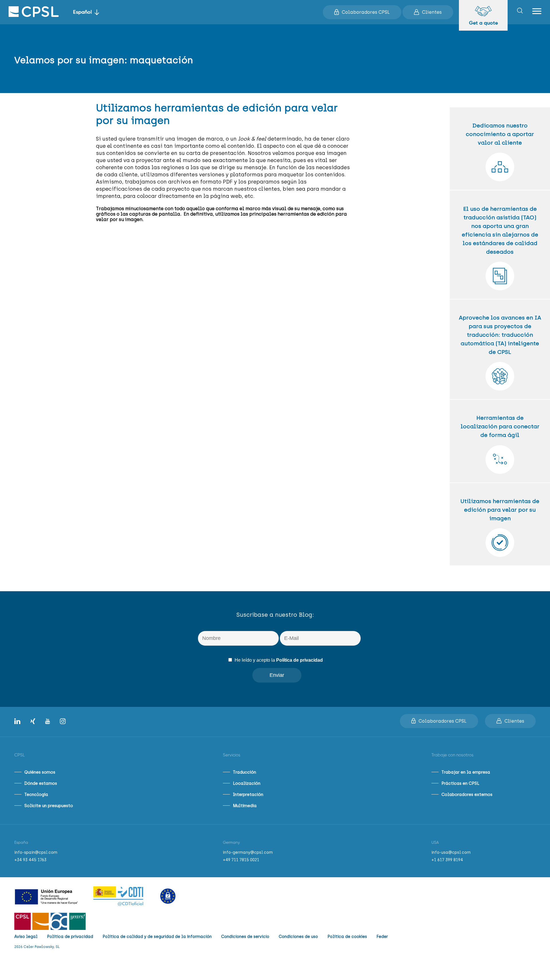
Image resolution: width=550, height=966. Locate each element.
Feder (382, 936)
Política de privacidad (299, 660)
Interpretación (248, 794)
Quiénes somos (39, 772)
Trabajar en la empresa (465, 772)
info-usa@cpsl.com (451, 852)
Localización (246, 783)
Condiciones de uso (298, 936)
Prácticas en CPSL (460, 783)
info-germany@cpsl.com (248, 852)
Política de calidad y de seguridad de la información (157, 936)
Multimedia (245, 805)
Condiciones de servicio (245, 936)
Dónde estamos (40, 783)
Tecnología (36, 794)
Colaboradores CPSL (366, 12)
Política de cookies (347, 936)
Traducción (244, 772)
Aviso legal (26, 936)
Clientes (432, 12)
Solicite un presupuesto (48, 805)
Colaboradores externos (466, 794)
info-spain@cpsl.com (35, 852)
